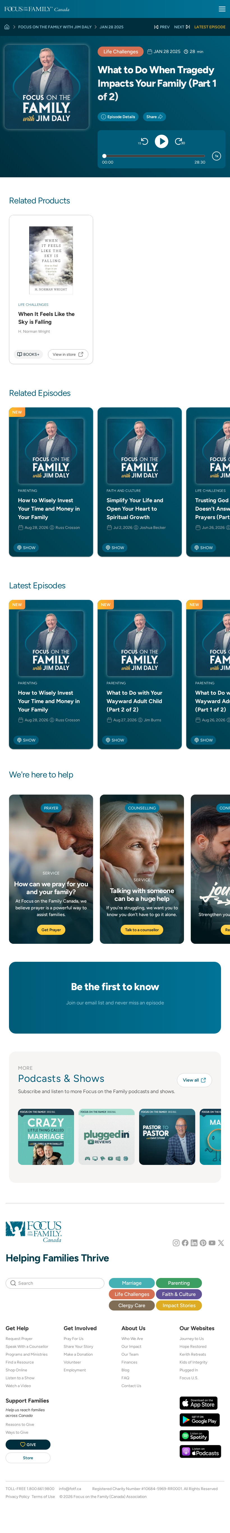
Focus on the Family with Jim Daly (55, 27)
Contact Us (131, 1385)
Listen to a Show (20, 1378)
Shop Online (16, 1370)
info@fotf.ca (70, 1488)
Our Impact (131, 1346)
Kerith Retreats (193, 1354)
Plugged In (189, 1370)
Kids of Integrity (193, 1362)
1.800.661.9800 (40, 1488)
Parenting (179, 1283)
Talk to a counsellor (142, 930)
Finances (129, 1362)
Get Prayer (51, 930)
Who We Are (132, 1338)
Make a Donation (78, 1354)
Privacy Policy (17, 1496)
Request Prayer (19, 1338)
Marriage (132, 1283)
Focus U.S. (189, 1378)
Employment (75, 1370)
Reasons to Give (20, 1424)
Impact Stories (179, 1305)
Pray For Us (74, 1338)
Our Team (130, 1354)
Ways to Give (17, 1432)
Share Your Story (78, 1346)
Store (28, 1458)
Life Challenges (121, 51)
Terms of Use (43, 1496)
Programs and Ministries (27, 1354)
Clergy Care (131, 1305)
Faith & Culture (179, 1294)
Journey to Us (192, 1338)
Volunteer (72, 1362)
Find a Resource (20, 1362)
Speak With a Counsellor (27, 1346)
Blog (125, 1370)
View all (191, 1080)
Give (31, 1444)
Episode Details (121, 116)
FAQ (125, 1378)
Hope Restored (193, 1346)
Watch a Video (18, 1385)
